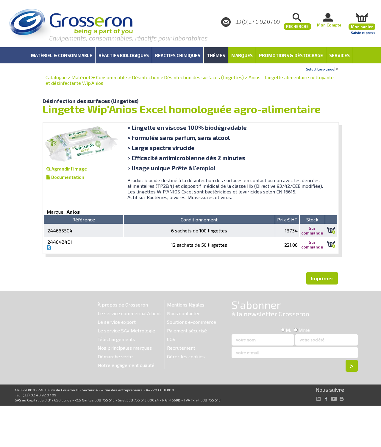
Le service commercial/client (129, 313)
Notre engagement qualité (126, 365)
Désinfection (145, 77)
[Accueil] (71, 25)
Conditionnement (199, 219)
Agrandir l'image (69, 168)
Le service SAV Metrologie (126, 330)
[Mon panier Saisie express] (362, 17)
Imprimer (322, 278)
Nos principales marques (125, 348)
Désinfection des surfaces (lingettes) (204, 77)
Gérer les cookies (186, 356)
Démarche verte (115, 356)
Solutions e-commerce (191, 322)
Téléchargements (116, 339)
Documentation (67, 177)
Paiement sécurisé (187, 330)
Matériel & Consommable (99, 77)
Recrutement (181, 348)
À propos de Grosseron (123, 304)
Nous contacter (183, 313)
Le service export (117, 322)
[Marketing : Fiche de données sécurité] (49, 248)
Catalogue (56, 77)
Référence (83, 219)
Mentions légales (185, 304)
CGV (171, 339)
